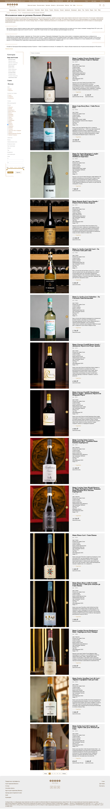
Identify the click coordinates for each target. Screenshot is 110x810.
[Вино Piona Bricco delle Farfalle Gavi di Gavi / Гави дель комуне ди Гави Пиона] (49, 604)
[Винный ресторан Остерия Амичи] (12, 5)
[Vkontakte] (71, 1)
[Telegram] (68, 1)
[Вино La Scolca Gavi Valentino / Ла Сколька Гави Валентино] (49, 318)
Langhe (84, 119)
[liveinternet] (3, 809)
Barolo (84, 73)
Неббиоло (82, 74)
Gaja (77, 118)
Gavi (83, 262)
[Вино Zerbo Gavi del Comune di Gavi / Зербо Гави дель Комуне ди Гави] (49, 747)
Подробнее (78, 92)
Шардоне (90, 120)
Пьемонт (78, 68)
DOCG (81, 78)
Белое (76, 112)
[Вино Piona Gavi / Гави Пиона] (49, 556)
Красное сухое (11, 61)
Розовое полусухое (13, 75)
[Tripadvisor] (74, 1)
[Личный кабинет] (100, 5)
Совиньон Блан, (84, 120)
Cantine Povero (79, 71)
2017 (76, 172)
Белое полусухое (12, 69)
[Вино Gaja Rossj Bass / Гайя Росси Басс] (49, 127)
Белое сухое (11, 67)
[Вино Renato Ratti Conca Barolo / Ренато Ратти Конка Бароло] (49, 222)
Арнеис (82, 359)
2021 (76, 458)
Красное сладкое (12, 64)
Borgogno (78, 167)
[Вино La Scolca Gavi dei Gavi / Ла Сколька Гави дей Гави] (49, 270)
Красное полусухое (13, 62)
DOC (81, 412)
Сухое (83, 66)
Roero (84, 357)
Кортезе (82, 263)
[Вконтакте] (55, 787)
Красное (77, 64)
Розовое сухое (12, 74)
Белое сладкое (12, 71)
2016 (76, 77)
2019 (76, 123)
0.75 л (77, 75)
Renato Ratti (79, 214)
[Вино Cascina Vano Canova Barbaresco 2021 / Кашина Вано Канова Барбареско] (49, 461)
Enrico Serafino (79, 690)
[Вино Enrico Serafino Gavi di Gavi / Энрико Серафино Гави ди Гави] (49, 699)
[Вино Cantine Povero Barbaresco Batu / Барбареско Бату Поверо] (49, 652)
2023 (76, 551)
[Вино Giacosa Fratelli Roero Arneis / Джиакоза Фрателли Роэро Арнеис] (49, 366)
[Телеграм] (51, 787)
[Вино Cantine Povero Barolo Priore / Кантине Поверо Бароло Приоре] (49, 79)
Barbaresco (85, 454)
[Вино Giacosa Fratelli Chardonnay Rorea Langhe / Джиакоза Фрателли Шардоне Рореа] (49, 413)
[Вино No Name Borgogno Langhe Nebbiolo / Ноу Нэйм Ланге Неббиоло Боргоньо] (49, 175)
